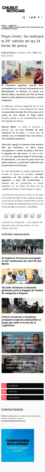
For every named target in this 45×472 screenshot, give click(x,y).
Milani (19, 225)
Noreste (8, 222)
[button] (39, 17)
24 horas (34, 222)
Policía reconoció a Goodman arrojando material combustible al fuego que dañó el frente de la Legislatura (21, 321)
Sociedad (19, 222)
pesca (27, 225)
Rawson (13, 228)
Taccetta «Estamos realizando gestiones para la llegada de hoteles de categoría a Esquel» (22, 290)
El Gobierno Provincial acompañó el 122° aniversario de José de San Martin (22, 261)
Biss (13, 225)
